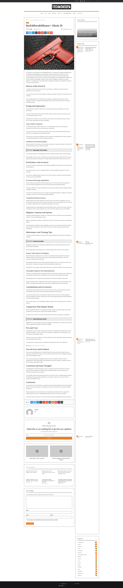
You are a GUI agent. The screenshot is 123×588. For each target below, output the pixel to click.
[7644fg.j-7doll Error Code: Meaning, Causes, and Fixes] (33, 474)
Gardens (79, 567)
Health (79, 556)
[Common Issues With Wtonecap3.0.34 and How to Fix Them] (49, 474)
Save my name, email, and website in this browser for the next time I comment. (42, 519)
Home (42, 13)
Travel (79, 562)
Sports (74, 13)
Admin (29, 29)
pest (79, 569)
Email (27, 515)
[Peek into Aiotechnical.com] (80, 289)
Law (79, 560)
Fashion (79, 575)
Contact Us (80, 13)
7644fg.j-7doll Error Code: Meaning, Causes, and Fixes (32, 480)
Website (51, 515)
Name (27, 510)
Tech (46, 13)
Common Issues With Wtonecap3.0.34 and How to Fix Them (48, 481)
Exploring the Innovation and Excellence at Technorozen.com (90, 49)
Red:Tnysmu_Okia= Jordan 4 (38, 345)
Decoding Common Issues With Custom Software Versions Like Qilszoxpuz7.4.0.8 (65, 481)
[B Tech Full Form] (80, 484)
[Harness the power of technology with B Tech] (80, 387)
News (49, 13)
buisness (54, 13)
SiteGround (77, 583)
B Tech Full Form (89, 436)
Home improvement (67, 13)
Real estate (80, 573)
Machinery (80, 571)
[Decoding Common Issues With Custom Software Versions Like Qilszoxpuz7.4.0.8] (65, 474)
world (31, 19)
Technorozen (81, 542)
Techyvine (80, 550)
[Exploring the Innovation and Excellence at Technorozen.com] (80, 95)
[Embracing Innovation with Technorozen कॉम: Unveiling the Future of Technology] (80, 192)
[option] (87, 30)
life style (60, 13)
